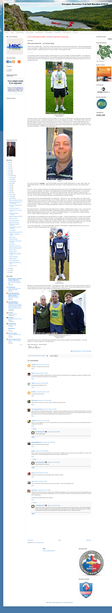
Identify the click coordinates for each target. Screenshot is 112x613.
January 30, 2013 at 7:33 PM (44, 490)
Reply (32, 368)
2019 (9, 162)
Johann (33, 383)
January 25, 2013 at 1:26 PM (43, 420)
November (11, 177)
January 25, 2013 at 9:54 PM (41, 451)
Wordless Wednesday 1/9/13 (15, 248)
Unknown (33, 364)
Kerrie (32, 472)
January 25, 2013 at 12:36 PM (49, 409)
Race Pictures (39, 32)
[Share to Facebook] (55, 356)
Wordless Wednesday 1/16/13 (15, 232)
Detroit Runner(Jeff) (40, 431)
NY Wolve (33, 391)
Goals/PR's (58, 32)
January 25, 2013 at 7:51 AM (41, 373)
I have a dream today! (14, 220)
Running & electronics (14, 222)
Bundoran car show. (12, 324)
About (12, 32)
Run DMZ (10, 312)
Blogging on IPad (13, 251)
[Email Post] (47, 355)
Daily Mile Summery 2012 (14, 246)
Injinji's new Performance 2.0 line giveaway (15, 203)
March (10, 192)
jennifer (33, 451)
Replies (34, 429)
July (10, 185)
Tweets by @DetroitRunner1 (49, 550)
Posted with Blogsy (86, 351)
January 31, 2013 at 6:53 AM (53, 505)
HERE (50, 36)
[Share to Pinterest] (57, 356)
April (10, 190)
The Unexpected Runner (37, 409)
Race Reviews (29, 32)
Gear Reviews (20, 32)
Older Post (88, 540)
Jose (32, 481)
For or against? (12, 230)
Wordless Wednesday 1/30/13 (15, 200)
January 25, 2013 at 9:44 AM (45, 400)
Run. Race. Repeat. (12, 333)
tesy (9, 329)
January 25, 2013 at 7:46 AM (42, 364)
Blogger (71, 602)
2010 (9, 272)
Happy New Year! (13, 265)
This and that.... (12, 244)
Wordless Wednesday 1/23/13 (15, 216)
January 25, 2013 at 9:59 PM (53, 462)
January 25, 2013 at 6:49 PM (53, 431)
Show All (21, 344)
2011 (9, 270)
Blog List (75, 32)
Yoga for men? (12, 237)
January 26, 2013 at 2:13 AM (41, 472)
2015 (9, 170)
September (11, 181)
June (10, 187)
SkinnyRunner (11, 328)
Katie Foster (34, 490)
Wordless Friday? (13, 258)
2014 (9, 172)
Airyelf (62, 602)
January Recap (12, 198)
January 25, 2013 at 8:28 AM (41, 383)
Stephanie (33, 420)
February (11, 194)
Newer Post (30, 540)
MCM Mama (11, 317)
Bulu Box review (12, 249)
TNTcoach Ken (34, 400)
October (11, 179)
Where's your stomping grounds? (14, 224)
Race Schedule (67, 32)
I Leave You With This (12, 314)
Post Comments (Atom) (39, 542)
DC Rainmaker (11, 287)
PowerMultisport (12, 323)
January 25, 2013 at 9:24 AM (42, 391)
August (11, 183)
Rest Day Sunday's (13, 239)
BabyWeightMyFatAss (36, 442)
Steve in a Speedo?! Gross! (14, 339)
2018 (9, 164)
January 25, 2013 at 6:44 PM (48, 442)
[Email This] (50, 356)
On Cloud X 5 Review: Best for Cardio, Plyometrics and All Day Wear (14, 282)
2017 (9, 166)
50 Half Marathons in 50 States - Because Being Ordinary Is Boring (13, 294)
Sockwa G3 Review (13, 256)
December (11, 175)
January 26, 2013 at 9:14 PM (40, 481)
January (11, 196)
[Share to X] (54, 356)
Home (6, 32)
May (10, 189)
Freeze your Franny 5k (14, 208)
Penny (32, 373)
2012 (9, 268)
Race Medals (49, 32)
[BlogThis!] (52, 356)
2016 (9, 168)
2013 (9, 173)
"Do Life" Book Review (14, 260)
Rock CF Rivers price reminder (13, 214)
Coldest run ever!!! (13, 218)
